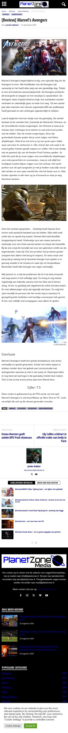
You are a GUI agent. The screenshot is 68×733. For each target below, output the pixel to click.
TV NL (4, 692)
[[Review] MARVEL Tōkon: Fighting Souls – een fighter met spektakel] (7, 492)
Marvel (12, 408)
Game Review (23, 11)
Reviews (12, 11)
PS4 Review (32, 408)
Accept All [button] (30, 726)
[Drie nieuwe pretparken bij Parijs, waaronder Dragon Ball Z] (9, 621)
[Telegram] (26, 33)
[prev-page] (32, 542)
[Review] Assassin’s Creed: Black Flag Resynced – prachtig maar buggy (39, 510)
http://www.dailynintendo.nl (34, 470)
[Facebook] (5, 33)
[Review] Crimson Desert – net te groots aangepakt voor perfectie (38, 532)
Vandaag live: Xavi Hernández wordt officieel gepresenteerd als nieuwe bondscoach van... (39, 648)
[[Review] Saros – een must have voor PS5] (7, 524)
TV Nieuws (7, 687)
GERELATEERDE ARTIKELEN (21, 482)
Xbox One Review (45, 408)
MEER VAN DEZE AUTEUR (47, 482)
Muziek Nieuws (9, 697)
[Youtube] (36, 474)
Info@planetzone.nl (46, 589)
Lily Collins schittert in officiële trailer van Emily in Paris (51, 437)
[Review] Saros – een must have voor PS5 (29, 521)
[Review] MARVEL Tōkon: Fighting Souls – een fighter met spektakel (39, 489)
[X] (12, 33)
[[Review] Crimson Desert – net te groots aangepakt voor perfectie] (7, 534)
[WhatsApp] (19, 33)
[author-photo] (34, 455)
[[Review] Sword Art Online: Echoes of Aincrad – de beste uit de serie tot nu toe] (7, 502)
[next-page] (35, 542)
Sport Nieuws (8, 678)
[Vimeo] (41, 596)
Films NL (6, 701)
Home (4, 11)
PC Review (21, 408)
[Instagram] (28, 596)
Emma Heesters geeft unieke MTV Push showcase (17, 435)
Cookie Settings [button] (13, 726)
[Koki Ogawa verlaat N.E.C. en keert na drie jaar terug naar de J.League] (9, 636)
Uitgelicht (6, 673)
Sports (5, 683)
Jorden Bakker (12, 25)
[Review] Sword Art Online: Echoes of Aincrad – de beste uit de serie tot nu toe (40, 501)
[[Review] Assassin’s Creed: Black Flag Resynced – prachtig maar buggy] (7, 513)
